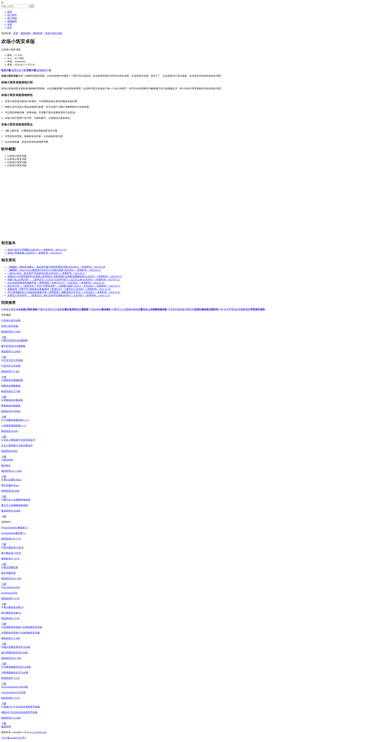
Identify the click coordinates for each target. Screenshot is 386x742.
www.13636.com (38, 732)
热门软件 (12, 15)
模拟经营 (38, 33)
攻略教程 (12, 21)
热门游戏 (12, 18)
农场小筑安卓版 (53, 33)
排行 (9, 27)
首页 (9, 12)
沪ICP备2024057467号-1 (13, 738)
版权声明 (6, 726)
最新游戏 (25, 33)
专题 (9, 24)
